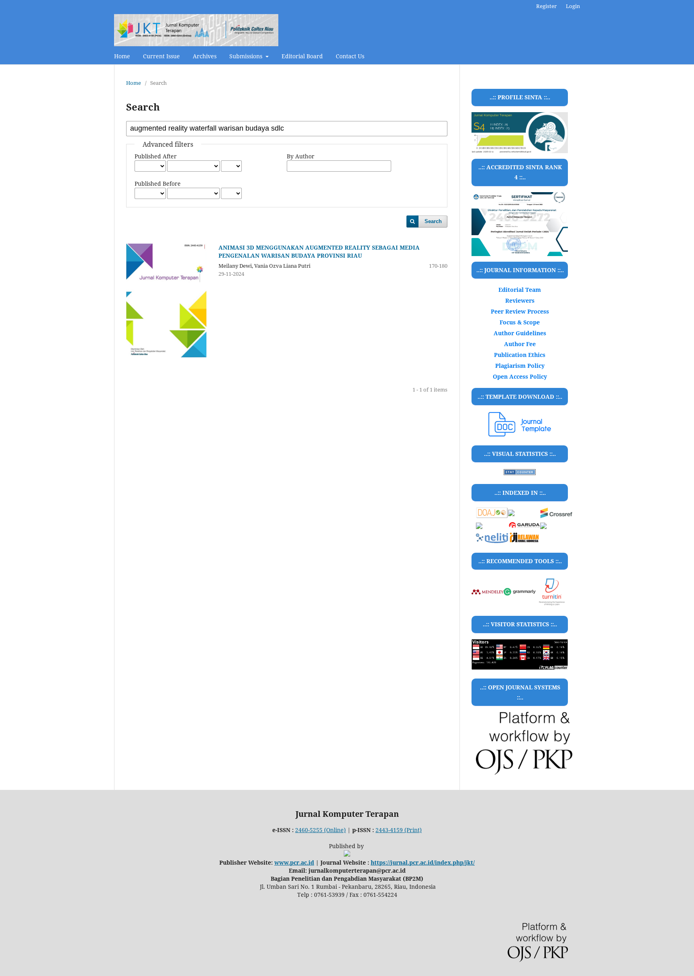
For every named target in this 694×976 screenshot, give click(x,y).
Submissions (246, 56)
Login (573, 6)
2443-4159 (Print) (399, 830)
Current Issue (161, 56)
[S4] (520, 224)
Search (433, 221)
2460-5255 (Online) (320, 830)
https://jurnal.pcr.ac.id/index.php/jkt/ (423, 862)
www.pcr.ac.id (294, 862)
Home (122, 56)
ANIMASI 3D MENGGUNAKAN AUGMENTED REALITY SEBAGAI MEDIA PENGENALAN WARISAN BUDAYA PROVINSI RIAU (319, 251)
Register (546, 6)
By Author (300, 156)
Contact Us (350, 56)
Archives (204, 56)
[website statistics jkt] (520, 473)
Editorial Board (302, 56)
